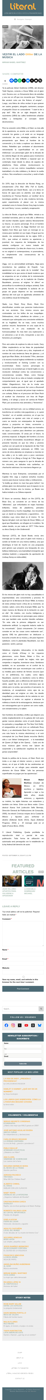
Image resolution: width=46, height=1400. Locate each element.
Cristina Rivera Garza (15, 1202)
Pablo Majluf (11, 1148)
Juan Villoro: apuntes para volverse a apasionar (9, 892)
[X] (20, 1025)
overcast (8, 1204)
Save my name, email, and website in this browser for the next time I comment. (20, 980)
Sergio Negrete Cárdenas (17, 1121)
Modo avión (9, 1239)
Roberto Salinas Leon (15, 1211)
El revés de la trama (14, 1168)
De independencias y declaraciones (17, 1134)
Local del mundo (12, 1230)
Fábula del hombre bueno (13, 1317)
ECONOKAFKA (9, 1123)
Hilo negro (9, 1324)
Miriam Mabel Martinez (15, 1273)
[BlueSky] (39, 1025)
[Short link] (40, 80)
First (5, 1049)
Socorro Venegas (13, 1237)
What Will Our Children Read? (15, 1179)
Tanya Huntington (12, 1094)
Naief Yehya (9, 1193)
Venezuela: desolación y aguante (16, 1224)
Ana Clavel (9, 1157)
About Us (19, 1358)
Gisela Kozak (10, 1219)
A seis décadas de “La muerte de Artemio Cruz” (21, 1233)
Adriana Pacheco (12, 1175)
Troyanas (8, 1177)
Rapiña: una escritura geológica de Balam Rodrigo (22, 1206)
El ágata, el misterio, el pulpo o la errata (18, 1326)
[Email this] (36, 80)
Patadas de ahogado (11, 1215)
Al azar (7, 1266)
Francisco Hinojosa (14, 1255)
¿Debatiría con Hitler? (12, 1152)
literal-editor (10, 1104)
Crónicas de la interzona (16, 1195)
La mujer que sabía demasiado (15, 1277)
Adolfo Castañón (13, 1229)
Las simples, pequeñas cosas (15, 1242)
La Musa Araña (10, 1257)
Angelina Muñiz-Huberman (17, 1264)
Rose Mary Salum (12, 1304)
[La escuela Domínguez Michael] (34, 881)
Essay (5, 26)
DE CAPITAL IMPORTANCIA (14, 1213)
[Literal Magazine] (23, 6)
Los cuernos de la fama (12, 1161)
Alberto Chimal (12, 1184)
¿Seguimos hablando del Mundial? (16, 1197)
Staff (20, 1353)
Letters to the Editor (19, 1368)
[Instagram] (13, 1025)
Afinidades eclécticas (14, 1150)
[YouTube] (26, 1025)
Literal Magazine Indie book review (20, 1373)
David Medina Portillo (15, 1313)
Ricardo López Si (12, 1282)
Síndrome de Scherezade (15, 1159)
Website (5, 968)
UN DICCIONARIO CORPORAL (15, 1248)
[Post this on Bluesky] (28, 80)
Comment (7, 919)
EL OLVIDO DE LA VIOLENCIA (15, 1251)
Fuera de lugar (11, 1221)
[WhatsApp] (20, 80)
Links (20, 1363)
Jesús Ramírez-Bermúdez (16, 1246)
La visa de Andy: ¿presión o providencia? (19, 1143)
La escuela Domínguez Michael (29, 891)
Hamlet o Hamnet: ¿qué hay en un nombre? (20, 1335)
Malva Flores (10, 1322)
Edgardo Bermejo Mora (16, 1166)
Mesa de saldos (11, 1315)
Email (5, 959)
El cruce (8, 1186)
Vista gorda (9, 1275)
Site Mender (32, 1391)
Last (5, 1054)
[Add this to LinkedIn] (16, 80)
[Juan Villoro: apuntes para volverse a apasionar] (12, 881)
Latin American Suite (13, 1333)
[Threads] (33, 1025)
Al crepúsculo (11, 1284)
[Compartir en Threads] (24, 80)
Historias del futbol (10, 1286)
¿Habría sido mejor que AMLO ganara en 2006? (21, 1126)
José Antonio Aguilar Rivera (18, 1130)
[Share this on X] (32, 80)
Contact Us (20, 1378)
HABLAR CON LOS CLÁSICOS (15, 1188)
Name (5, 950)
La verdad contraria (13, 1141)
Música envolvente (11, 1268)
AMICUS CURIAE (10, 1132)
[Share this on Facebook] (11, 80)
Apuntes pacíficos (10, 1170)
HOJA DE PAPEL (10, 1260)
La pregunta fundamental (13, 1308)
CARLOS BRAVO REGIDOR (15, 1084)
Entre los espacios (13, 1306)
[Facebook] (6, 1025)
